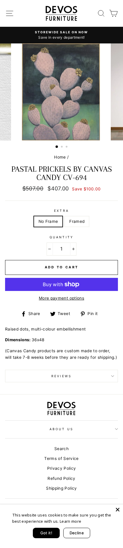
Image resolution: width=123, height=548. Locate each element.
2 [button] (62, 147)
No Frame (48, 221)
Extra (61, 210)
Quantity (61, 237)
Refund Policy (61, 478)
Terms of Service (61, 458)
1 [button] (57, 146)
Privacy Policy (61, 468)
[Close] (118, 510)
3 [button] (67, 147)
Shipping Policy (61, 488)
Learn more (70, 521)
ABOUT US (61, 429)
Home (60, 157)
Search (61, 448)
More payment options (61, 298)
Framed (76, 221)
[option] (61, 35)
